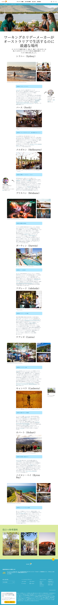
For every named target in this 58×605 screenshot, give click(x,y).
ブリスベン (26, 233)
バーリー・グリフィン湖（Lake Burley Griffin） (28, 422)
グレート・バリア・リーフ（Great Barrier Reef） (25, 382)
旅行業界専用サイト (51, 581)
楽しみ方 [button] (34, 1)
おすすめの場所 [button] (28, 1)
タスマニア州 (18, 460)
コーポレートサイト (51, 582)
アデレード (18, 318)
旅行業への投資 (50, 584)
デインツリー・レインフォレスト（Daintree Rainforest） (26, 384)
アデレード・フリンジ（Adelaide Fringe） (32, 319)
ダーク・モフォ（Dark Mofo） (31, 470)
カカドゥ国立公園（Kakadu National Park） (24, 282)
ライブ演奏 (29, 179)
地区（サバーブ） (32, 234)
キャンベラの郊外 (26, 424)
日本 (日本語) (5, 582)
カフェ (28, 186)
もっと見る (9, 573)
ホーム (1, 4)
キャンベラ (27, 416)
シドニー (17, 90)
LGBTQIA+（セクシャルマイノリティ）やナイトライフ (27, 102)
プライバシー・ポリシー (42, 581)
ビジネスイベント (50, 583)
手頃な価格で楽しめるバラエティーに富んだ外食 (28, 101)
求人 (3, 190)
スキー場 (21, 428)
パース (17, 136)
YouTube (24, 583)
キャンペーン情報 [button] (20, 1)
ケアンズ (17, 371)
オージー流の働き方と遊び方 (12, 4)
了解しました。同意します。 (9, 602)
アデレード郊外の (32, 322)
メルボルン (18, 179)
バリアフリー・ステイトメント (42, 584)
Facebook (24, 581)
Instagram (32, 581)
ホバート (31, 464)
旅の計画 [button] (39, 1)
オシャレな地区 (38, 99)
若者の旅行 (5, 4)
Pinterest (32, 583)
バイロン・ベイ (22, 512)
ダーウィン (18, 273)
